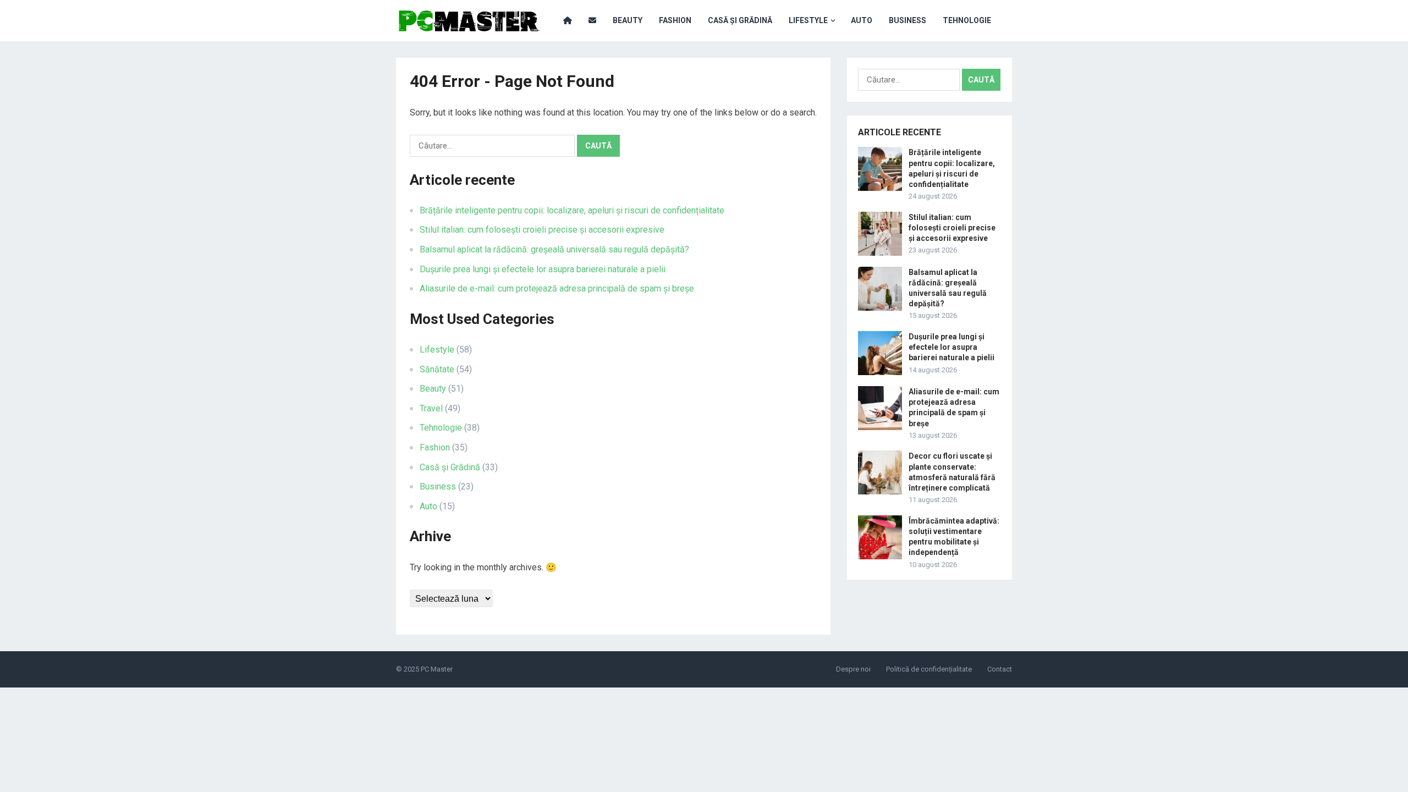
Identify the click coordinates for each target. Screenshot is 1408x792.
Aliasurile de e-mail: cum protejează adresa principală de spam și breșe (557, 288)
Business (907, 20)
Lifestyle (808, 20)
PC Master (437, 669)
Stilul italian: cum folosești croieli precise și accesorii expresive (542, 229)
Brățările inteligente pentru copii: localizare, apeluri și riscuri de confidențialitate (572, 210)
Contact (999, 669)
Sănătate (437, 369)
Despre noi (853, 669)
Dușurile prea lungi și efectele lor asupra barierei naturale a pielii (543, 269)
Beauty (627, 20)
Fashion (675, 20)
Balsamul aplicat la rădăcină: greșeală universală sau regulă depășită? (554, 249)
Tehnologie (967, 20)
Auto (861, 20)
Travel (431, 408)
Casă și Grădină (740, 20)
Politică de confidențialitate (929, 669)
